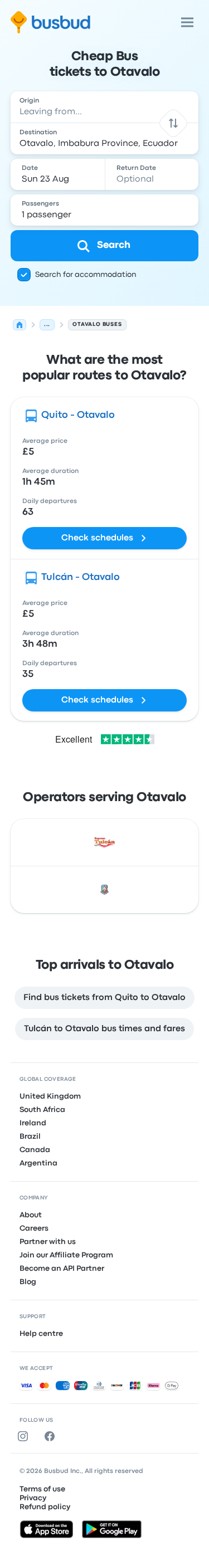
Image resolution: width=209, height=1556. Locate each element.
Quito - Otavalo (78, 415)
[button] (173, 122)
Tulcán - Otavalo (80, 577)
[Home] (19, 324)
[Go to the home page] (50, 22)
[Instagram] (25, 1436)
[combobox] (105, 107)
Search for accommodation (86, 274)
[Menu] (187, 22)
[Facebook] (52, 1436)
